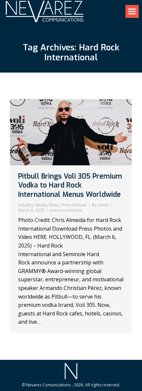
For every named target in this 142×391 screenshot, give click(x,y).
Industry (25, 205)
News (54, 205)
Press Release (74, 205)
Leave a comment (65, 210)
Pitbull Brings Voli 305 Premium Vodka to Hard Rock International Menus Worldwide (70, 185)
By (100, 205)
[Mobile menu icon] (132, 11)
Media (41, 205)
